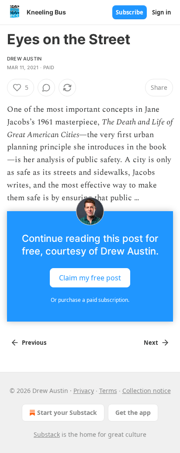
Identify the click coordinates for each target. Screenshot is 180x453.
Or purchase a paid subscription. (90, 300)
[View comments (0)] (46, 87)
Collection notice (146, 390)
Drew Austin (24, 59)
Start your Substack (67, 412)
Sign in (161, 12)
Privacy (83, 390)
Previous (34, 343)
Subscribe (129, 12)
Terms (108, 390)
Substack (47, 434)
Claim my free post (90, 278)
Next (151, 343)
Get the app (133, 412)
